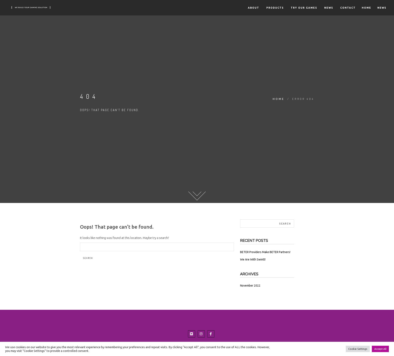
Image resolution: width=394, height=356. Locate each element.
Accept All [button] (380, 348)
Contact (347, 7)
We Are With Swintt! (253, 259)
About (253, 7)
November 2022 (250, 285)
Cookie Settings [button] (357, 348)
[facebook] (211, 334)
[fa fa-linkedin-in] (191, 334)
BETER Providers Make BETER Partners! (265, 252)
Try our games (303, 7)
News (328, 7)
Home (366, 7)
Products (274, 7)
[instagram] (201, 334)
